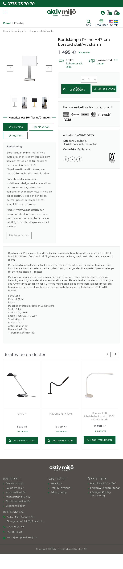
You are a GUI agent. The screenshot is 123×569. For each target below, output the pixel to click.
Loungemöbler (15, 487)
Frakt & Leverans (60, 487)
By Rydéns (83, 149)
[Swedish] (116, 21)
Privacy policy (58, 492)
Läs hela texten (19, 235)
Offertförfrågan (104, 89)
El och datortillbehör (18, 501)
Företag (19, 23)
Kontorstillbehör (15, 492)
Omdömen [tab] (15, 135)
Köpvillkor (56, 483)
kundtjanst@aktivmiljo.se (22, 537)
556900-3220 (14, 532)
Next (49, 68)
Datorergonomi (15, 483)
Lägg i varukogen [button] (23, 441)
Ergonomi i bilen (15, 505)
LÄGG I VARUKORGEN (77, 89)
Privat (7, 23)
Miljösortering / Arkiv (18, 496)
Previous (10, 68)
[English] (111, 21)
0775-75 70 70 (21, 4)
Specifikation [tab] (41, 127)
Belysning (16, 31)
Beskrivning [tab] (15, 127)
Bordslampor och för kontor (39, 31)
